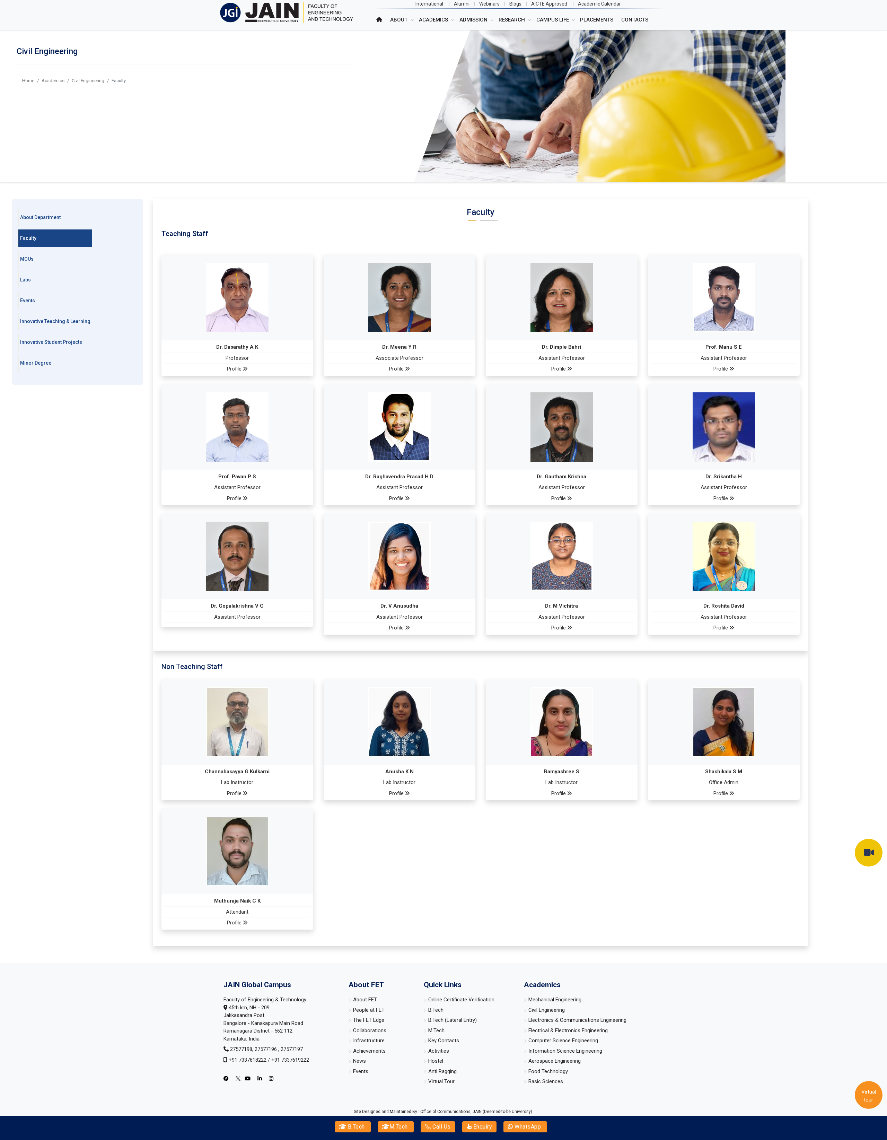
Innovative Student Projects (51, 342)
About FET (365, 1000)
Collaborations (369, 1030)
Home (28, 80)
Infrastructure (369, 1040)
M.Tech (398, 1126)
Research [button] (512, 20)
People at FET (369, 1010)
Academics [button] (434, 20)
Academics (53, 80)
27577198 (241, 1049)
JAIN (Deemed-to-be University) (502, 1111)
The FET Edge (368, 1020)
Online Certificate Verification (461, 1000)
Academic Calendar (599, 4)
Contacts (634, 20)
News (359, 1061)
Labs (25, 279)
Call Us (441, 1126)
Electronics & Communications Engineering (577, 1020)
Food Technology (548, 1071)
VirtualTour (868, 1096)
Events (27, 300)
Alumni (461, 4)
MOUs (27, 259)
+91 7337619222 (290, 1060)
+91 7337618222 (247, 1060)
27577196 (266, 1049)
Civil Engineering (88, 80)
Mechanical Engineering (554, 1000)
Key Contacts (443, 1040)
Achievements (369, 1051)
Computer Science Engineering (563, 1040)
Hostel (435, 1061)
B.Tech (355, 1126)
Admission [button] (474, 20)
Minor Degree (35, 363)
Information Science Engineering (565, 1051)
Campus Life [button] (553, 20)
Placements (596, 20)
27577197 (292, 1049)
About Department (40, 217)
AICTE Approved (549, 4)
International (429, 4)
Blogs (515, 4)
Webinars (489, 4)
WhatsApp (527, 1126)
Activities (438, 1051)
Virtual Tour (441, 1081)
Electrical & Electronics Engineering (568, 1030)
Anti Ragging (442, 1071)
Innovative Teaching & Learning (55, 321)
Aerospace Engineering (554, 1061)
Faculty (28, 238)
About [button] (399, 20)
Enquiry (482, 1126)
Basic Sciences (545, 1081)
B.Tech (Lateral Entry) (452, 1020)
